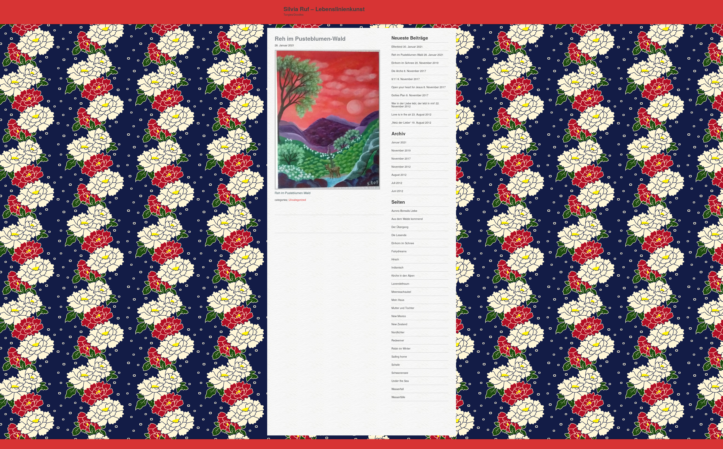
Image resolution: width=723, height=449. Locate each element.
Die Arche (397, 71)
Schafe (395, 364)
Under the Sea (400, 381)
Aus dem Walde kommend (407, 219)
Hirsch (395, 259)
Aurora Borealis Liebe (404, 211)
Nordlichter (397, 332)
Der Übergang (399, 227)
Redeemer (397, 340)
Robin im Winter (400, 348)
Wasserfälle (398, 397)
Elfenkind (396, 46)
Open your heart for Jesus (407, 87)
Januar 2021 (398, 142)
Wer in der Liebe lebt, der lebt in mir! (413, 103)
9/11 (394, 79)
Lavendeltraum (400, 283)
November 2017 (401, 158)
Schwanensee (399, 373)
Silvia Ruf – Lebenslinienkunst (324, 9)
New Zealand (399, 324)
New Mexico (398, 316)
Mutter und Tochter (402, 308)
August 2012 (398, 175)
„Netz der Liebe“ (401, 122)
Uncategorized (297, 200)
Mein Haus (397, 300)
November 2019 (401, 150)
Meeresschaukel (401, 292)
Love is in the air (401, 114)
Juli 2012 (396, 183)
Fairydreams (398, 251)
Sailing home (399, 356)
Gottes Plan (398, 95)
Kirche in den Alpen (403, 275)
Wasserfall (397, 389)
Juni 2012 (397, 191)
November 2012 (401, 166)
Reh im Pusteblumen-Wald (407, 55)
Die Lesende (398, 235)
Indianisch (397, 267)
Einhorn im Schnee (402, 63)
